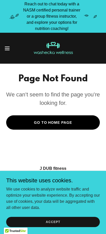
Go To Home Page (53, 122)
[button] (9, 48)
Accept (53, 222)
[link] (53, 48)
